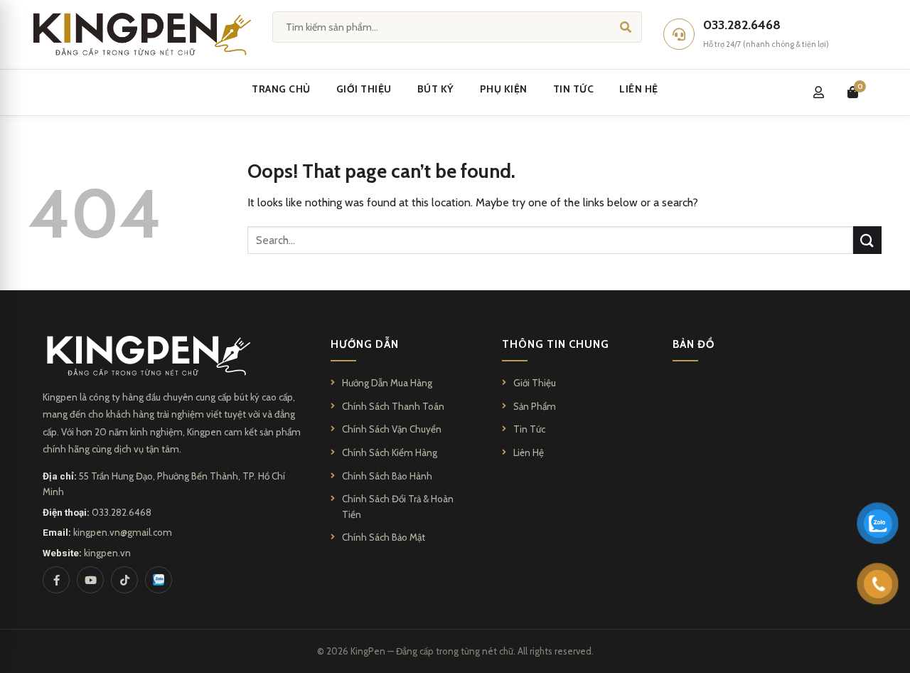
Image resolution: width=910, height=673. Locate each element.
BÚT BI (492, 177)
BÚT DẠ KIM (504, 276)
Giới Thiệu (534, 382)
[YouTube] (90, 579)
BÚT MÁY (497, 242)
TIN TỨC (573, 89)
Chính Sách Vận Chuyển (391, 429)
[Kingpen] (139, 34)
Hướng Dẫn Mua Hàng (387, 382)
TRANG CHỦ (281, 89)
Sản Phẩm (534, 406)
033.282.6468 (121, 512)
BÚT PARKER (302, 177)
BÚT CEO (295, 276)
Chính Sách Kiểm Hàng (389, 452)
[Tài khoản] (818, 92)
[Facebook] (56, 579)
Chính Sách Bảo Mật (383, 537)
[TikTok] (124, 579)
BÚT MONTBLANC (314, 210)
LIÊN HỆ (638, 89)
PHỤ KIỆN (504, 89)
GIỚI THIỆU (364, 89)
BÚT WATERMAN (311, 242)
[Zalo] (158, 579)
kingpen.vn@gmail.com (122, 532)
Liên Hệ (528, 452)
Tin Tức (529, 429)
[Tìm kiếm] (625, 26)
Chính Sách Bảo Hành (387, 476)
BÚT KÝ (435, 89)
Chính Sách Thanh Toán (393, 406)
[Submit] (867, 240)
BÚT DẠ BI (500, 210)
